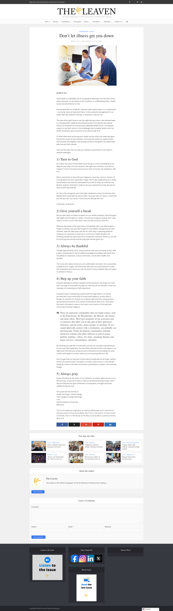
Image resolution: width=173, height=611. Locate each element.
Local (92, 31)
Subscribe (107, 21)
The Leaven (98, 41)
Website (108, 527)
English (148, 609)
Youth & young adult (133, 442)
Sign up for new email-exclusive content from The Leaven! (46, 2)
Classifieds (96, 21)
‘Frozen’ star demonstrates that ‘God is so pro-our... (55, 458)
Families (49, 454)
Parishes (92, 442)
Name (34, 527)
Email (70, 527)
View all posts (38, 492)
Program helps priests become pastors (129, 458)
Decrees (55, 21)
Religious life (56, 442)
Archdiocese (83, 31)
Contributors (65, 21)
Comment (35, 507)
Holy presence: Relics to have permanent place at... (93, 458)
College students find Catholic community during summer (130, 447)
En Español (77, 21)
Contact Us (118, 21)
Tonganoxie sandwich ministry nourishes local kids (94, 446)
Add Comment (86, 41)
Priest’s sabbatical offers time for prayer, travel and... (56, 446)
